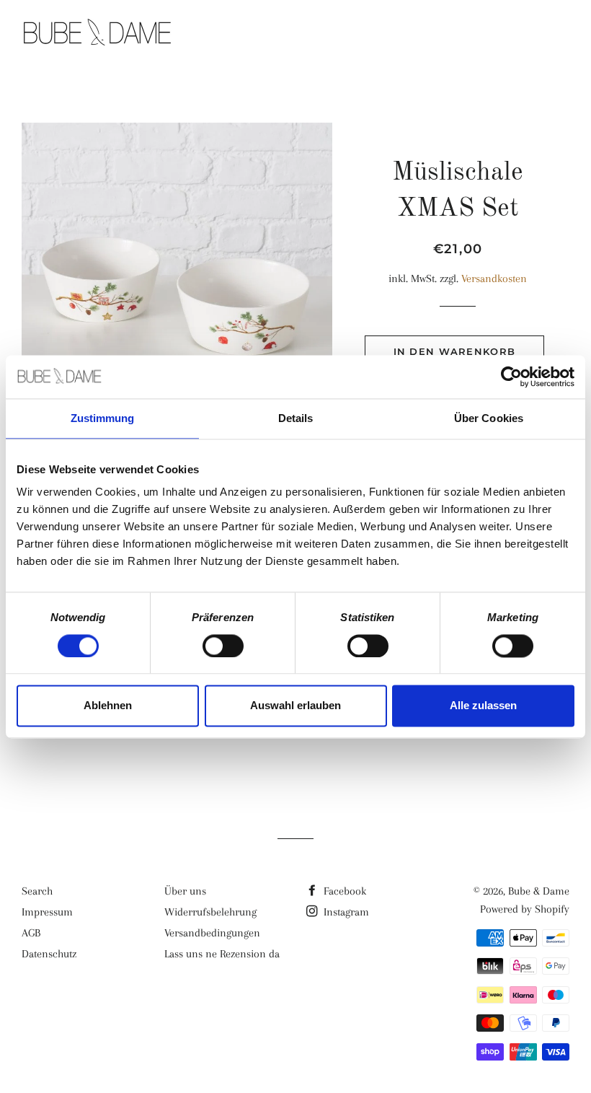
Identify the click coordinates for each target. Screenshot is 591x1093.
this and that (427, 33)
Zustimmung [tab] (103, 418)
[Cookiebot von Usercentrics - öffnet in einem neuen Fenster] (511, 376)
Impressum (47, 911)
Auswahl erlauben (295, 706)
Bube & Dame (538, 891)
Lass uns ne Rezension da (222, 953)
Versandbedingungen (212, 932)
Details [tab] (296, 418)
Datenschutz (49, 953)
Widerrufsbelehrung (210, 911)
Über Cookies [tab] (488, 418)
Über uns (185, 891)
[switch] (223, 645)
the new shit (313, 33)
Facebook (343, 891)
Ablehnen (108, 706)
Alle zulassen (483, 706)
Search (37, 891)
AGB (31, 932)
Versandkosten (494, 278)
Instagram (345, 911)
